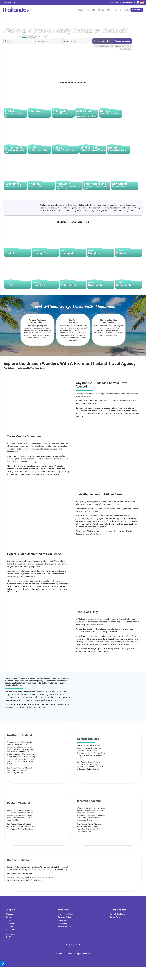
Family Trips (113, 2)
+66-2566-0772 (12, 934)
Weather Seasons (64, 926)
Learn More (63, 910)
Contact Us (137, 9)
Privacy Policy (115, 917)
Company (10, 910)
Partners (9, 920)
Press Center (10, 923)
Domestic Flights (64, 917)
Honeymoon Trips (126, 2)
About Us (9, 914)
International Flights (65, 914)
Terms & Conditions (117, 914)
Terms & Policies (118, 910)
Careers (9, 917)
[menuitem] (69, 944)
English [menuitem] (69, 945)
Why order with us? (9, 2)
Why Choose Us (12, 929)
